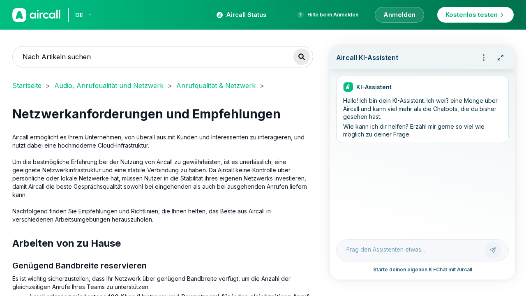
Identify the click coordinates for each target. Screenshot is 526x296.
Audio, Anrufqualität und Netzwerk (109, 85)
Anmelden (399, 14)
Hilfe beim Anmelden (332, 15)
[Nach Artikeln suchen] (301, 57)
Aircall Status (246, 14)
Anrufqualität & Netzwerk (216, 85)
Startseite (27, 85)
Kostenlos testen (471, 14)
